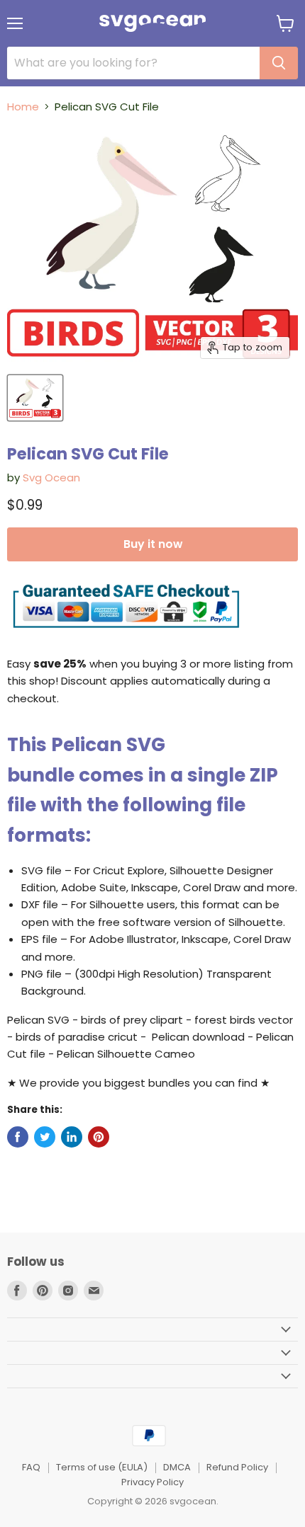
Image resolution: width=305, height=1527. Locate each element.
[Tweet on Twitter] (44, 1137)
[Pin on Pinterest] (98, 1137)
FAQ (31, 1467)
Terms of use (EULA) (102, 1467)
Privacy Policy (152, 1482)
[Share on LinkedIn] (71, 1137)
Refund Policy (237, 1467)
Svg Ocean (51, 477)
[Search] (279, 63)
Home (23, 107)
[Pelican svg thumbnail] (35, 398)
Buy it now (152, 544)
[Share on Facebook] (17, 1137)
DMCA (177, 1467)
